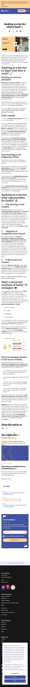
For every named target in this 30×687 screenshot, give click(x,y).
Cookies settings (15, 673)
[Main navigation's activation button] (28, 11)
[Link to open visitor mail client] (20, 31)
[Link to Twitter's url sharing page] (13, 31)
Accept (15, 677)
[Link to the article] (15, 453)
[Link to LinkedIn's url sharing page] (9, 31)
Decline (15, 681)
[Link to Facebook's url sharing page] (16, 31)
